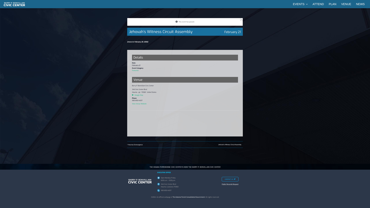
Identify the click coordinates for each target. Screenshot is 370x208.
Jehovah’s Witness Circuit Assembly (229, 144)
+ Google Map (138, 95)
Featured (135, 70)
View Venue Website (139, 104)
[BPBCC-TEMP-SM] (14, 2)
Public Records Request (230, 184)
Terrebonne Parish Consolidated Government (189, 197)
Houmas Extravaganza (135, 145)
